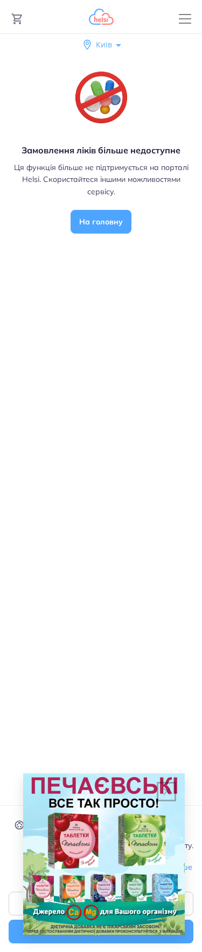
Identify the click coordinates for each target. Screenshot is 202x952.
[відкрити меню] (185, 19)
